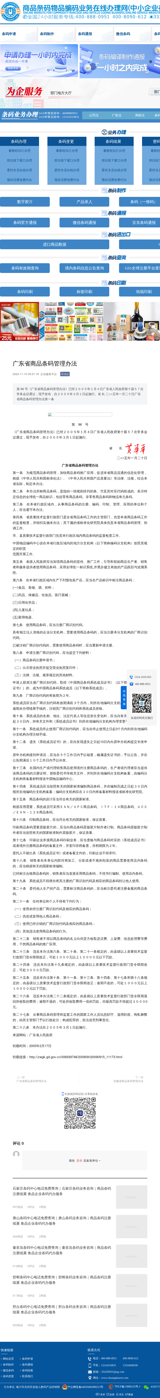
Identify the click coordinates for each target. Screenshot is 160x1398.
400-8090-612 (130, 1358)
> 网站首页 (7, 1358)
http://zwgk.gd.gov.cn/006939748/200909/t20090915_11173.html (75, 1056)
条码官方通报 (25, 222)
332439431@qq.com (112, 1371)
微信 (133, 34)
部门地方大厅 (61, 93)
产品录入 (84, 202)
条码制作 (57, 34)
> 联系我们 (26, 1376)
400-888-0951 (109, 1358)
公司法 (94, 115)
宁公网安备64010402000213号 (85, 1387)
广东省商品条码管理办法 (32, 1081)
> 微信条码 (7, 1370)
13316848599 (130, 1365)
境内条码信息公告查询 (84, 268)
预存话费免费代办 (19, 180)
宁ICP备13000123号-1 (127, 1386)
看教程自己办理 (19, 150)
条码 (95, 33)
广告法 (116, 115)
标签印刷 (84, 291)
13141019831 (108, 1365)
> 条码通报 (26, 1364)
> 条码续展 (26, 1370)
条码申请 (19, 33)
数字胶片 (25, 202)
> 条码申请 (26, 1358)
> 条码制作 (7, 1364)
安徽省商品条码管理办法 (128, 1081)
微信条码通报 (84, 222)
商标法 (140, 115)
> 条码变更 (7, 1376)
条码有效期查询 (25, 268)
